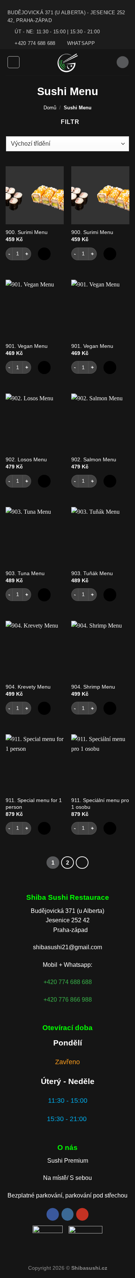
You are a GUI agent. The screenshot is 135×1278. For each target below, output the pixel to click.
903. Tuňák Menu (92, 573)
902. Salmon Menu (93, 459)
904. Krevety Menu (28, 687)
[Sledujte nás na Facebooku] (52, 1214)
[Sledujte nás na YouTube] (82, 1214)
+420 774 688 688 (68, 982)
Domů (50, 107)
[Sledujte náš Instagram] (68, 1214)
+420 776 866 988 (68, 999)
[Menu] (14, 62)
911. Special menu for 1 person (34, 804)
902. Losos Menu (26, 459)
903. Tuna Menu (25, 573)
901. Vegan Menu (27, 346)
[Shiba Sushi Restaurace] (68, 62)
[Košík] (123, 62)
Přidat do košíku (44, 254)
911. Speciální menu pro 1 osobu (100, 804)
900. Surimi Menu (27, 232)
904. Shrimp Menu (93, 687)
